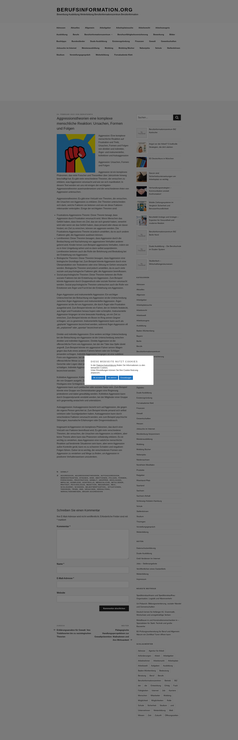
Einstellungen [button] (126, 378)
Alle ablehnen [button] (112, 377)
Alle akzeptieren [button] (98, 377)
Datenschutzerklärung (106, 365)
